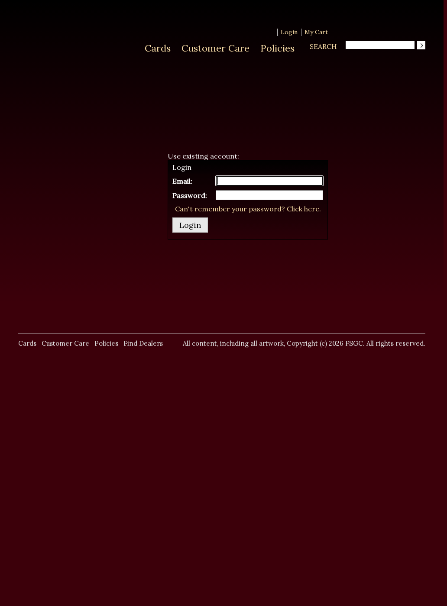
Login (289, 32)
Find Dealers (143, 343)
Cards (158, 48)
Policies (277, 48)
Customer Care (215, 48)
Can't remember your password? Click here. (248, 208)
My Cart (316, 32)
